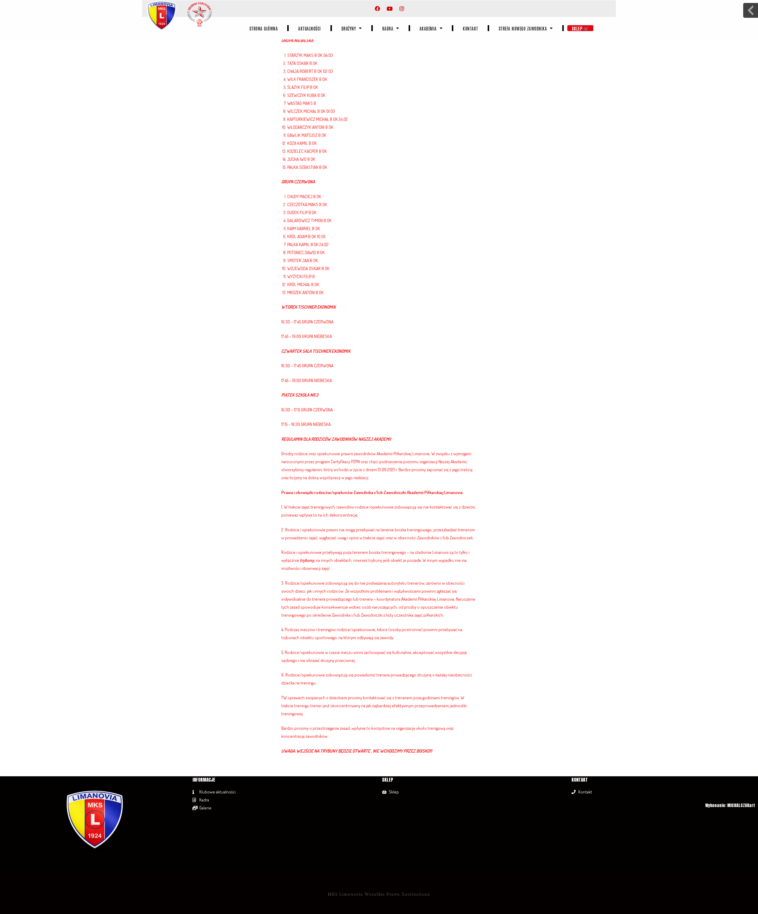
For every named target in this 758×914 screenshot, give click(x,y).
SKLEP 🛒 (580, 28)
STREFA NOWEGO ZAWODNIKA (523, 28)
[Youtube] (389, 8)
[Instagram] (401, 8)
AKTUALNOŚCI (309, 28)
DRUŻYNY (348, 28)
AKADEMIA (428, 28)
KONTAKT (470, 28)
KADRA (388, 28)
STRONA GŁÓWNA (263, 28)
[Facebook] (377, 8)
